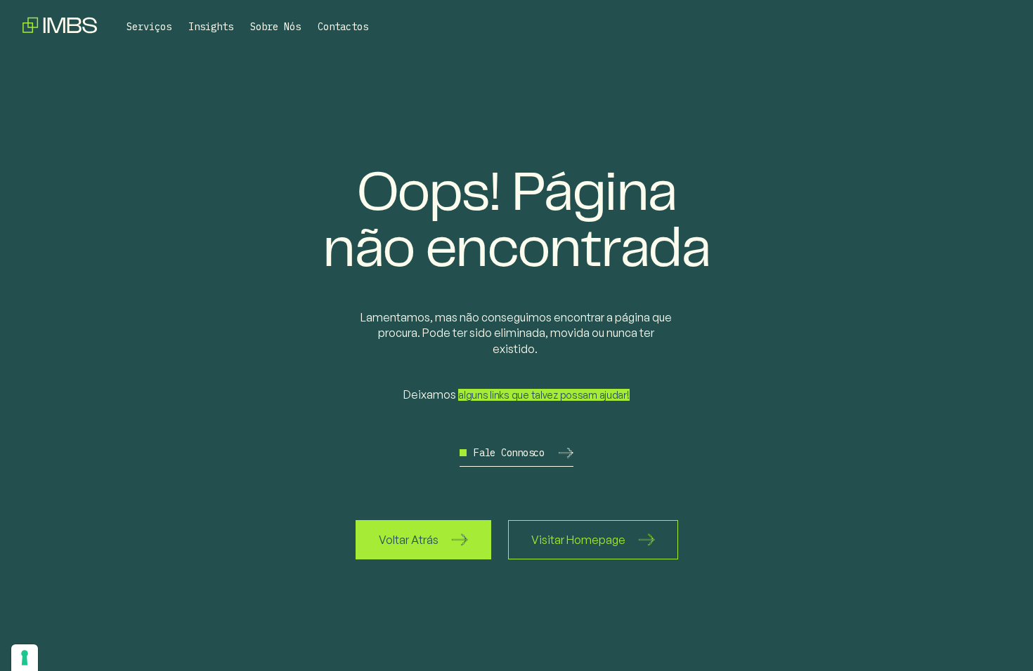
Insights (210, 26)
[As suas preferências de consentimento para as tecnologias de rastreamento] (24, 657)
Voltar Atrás (408, 540)
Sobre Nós (275, 26)
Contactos (343, 26)
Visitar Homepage (578, 540)
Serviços (148, 26)
